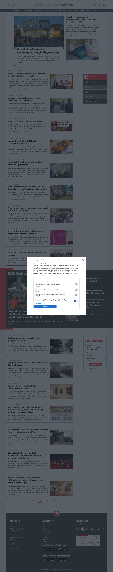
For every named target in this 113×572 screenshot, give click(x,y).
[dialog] (56, 286)
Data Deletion (48, 312)
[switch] (76, 284)
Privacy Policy (65, 312)
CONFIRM (45, 306)
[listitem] (56, 281)
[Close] (83, 260)
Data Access (56, 312)
